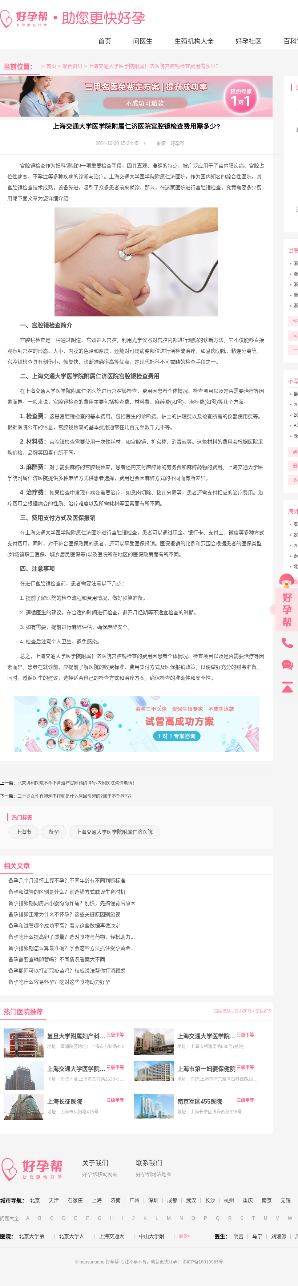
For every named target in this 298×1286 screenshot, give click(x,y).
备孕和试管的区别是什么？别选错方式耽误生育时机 (66, 892)
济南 (115, 1200)
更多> (184, 1236)
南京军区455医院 (199, 1102)
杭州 (229, 1200)
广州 (134, 1200)
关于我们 (95, 1163)
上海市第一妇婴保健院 (206, 1069)
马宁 (257, 1236)
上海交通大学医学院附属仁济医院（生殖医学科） (116, 1236)
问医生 (143, 41)
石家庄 (75, 1200)
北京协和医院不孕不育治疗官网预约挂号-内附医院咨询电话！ (77, 783)
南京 (267, 1200)
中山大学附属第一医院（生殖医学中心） (156, 1236)
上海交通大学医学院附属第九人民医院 (206, 1036)
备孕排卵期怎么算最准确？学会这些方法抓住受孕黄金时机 (74, 948)
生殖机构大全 (194, 41)
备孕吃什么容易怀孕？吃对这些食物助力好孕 (59, 982)
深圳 (153, 1200)
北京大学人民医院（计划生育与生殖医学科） (76, 1236)
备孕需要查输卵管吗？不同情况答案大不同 (56, 959)
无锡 (286, 1200)
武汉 (191, 1200)
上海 (97, 1200)
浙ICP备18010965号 (202, 1262)
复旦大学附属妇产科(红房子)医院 (76, 1036)
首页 (104, 41)
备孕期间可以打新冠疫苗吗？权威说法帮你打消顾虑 (66, 971)
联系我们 (149, 1163)
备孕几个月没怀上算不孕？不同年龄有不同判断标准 (66, 880)
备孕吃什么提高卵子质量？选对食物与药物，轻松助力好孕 (74, 937)
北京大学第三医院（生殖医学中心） (37, 1236)
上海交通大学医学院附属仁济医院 (76, 1069)
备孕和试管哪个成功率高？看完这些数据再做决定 (64, 926)
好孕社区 (248, 41)
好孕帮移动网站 (100, 1174)
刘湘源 (278, 1236)
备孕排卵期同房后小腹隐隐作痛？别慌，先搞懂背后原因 (72, 903)
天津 (54, 1200)
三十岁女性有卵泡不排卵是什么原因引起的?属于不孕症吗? (74, 796)
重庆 (248, 1200)
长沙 (210, 1200)
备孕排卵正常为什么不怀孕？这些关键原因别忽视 (64, 914)
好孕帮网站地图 (154, 1174)
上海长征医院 (64, 1102)
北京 (35, 1200)
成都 (172, 1200)
